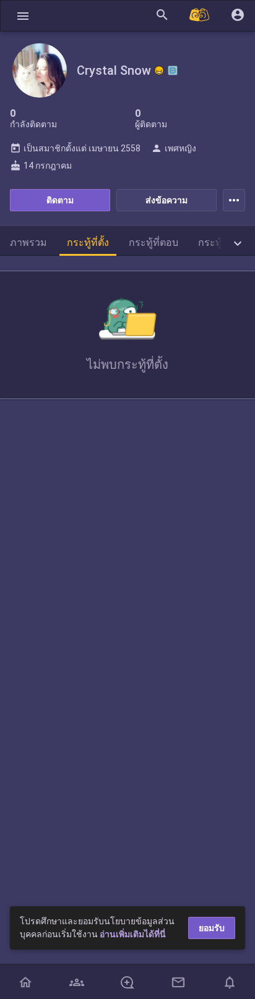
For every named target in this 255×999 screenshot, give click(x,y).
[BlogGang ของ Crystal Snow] (172, 70)
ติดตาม (60, 200)
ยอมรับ (212, 928)
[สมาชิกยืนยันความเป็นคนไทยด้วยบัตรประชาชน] (159, 70)
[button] (23, 16)
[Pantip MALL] (199, 16)
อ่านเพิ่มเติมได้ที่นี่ (133, 934)
